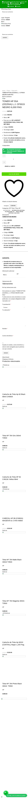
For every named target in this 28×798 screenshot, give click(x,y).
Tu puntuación (6, 304)
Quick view (8, 391)
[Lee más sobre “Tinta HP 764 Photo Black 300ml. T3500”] (4, 681)
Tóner (8, 90)
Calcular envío (14, 174)
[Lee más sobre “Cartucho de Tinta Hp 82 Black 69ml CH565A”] (4, 391)
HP (10, 208)
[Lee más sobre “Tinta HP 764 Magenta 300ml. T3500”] (4, 598)
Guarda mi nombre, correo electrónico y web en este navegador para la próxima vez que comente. (13, 346)
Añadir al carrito (10, 166)
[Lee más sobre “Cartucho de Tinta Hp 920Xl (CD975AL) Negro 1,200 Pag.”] (4, 639)
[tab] (6, 210)
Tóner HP (14, 90)
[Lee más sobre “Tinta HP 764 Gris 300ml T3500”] (4, 432)
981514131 (4, 787)
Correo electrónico (7, 335)
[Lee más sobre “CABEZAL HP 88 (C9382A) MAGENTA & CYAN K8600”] (4, 515)
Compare (6, 205)
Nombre (5, 328)
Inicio (4, 90)
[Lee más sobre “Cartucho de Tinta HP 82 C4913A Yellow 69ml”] (4, 474)
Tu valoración (6, 310)
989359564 (4, 784)
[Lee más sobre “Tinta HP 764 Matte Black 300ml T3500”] (4, 557)
